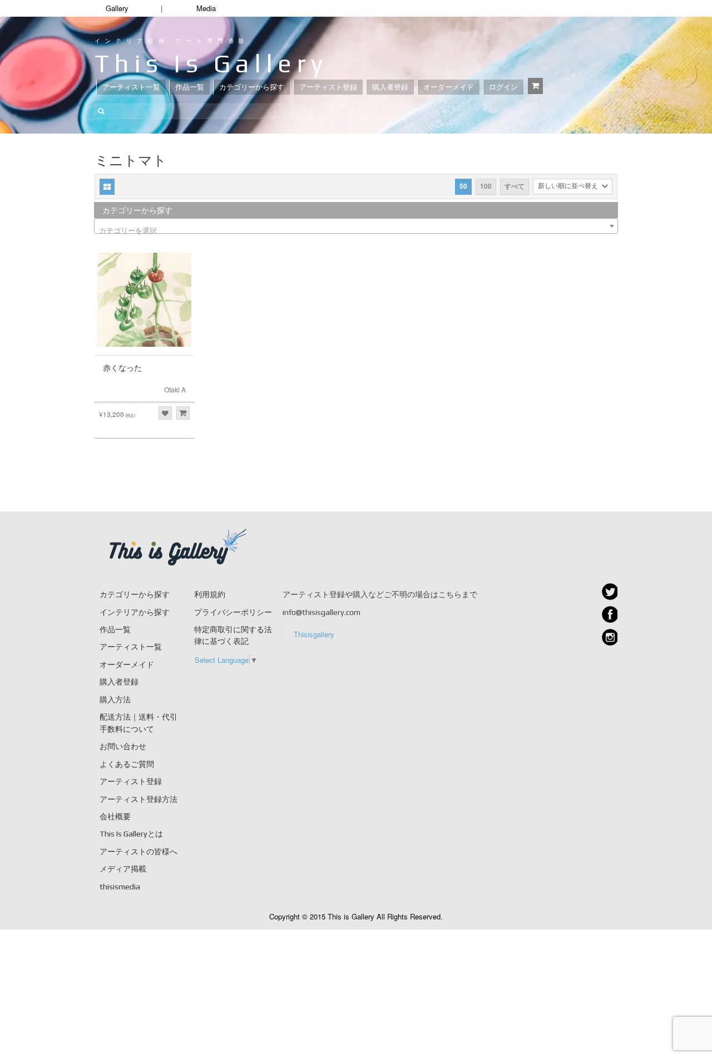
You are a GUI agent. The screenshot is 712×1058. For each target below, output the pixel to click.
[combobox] (356, 226)
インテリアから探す (135, 612)
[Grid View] (107, 187)
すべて (515, 186)
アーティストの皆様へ (138, 851)
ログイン (503, 87)
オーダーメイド (448, 87)
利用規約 (209, 594)
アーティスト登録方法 (138, 799)
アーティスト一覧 (131, 87)
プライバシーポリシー (233, 612)
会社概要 (115, 816)
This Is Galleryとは (131, 833)
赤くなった (122, 367)
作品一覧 (189, 87)
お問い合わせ (123, 746)
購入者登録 (390, 87)
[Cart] (535, 86)
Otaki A (175, 389)
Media (206, 8)
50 (463, 186)
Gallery (117, 8)
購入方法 (115, 699)
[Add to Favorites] (165, 413)
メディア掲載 (123, 868)
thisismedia (120, 886)
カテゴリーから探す (251, 87)
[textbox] (356, 230)
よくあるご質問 (127, 764)
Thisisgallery (314, 634)
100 (486, 186)
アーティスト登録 (328, 87)
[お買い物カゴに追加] (183, 413)
